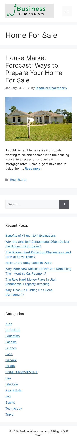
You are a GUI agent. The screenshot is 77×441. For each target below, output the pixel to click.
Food (9, 354)
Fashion (11, 342)
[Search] (64, 204)
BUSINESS (12, 330)
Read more (33, 168)
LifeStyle (11, 384)
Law (8, 378)
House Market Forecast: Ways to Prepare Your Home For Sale (33, 69)
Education (12, 336)
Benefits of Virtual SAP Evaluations (30, 235)
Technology (13, 408)
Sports (10, 402)
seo (8, 396)
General (11, 360)
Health (10, 366)
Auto (8, 324)
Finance (11, 348)
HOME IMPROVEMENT (21, 372)
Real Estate (18, 179)
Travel (9, 414)
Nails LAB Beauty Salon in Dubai (28, 263)
